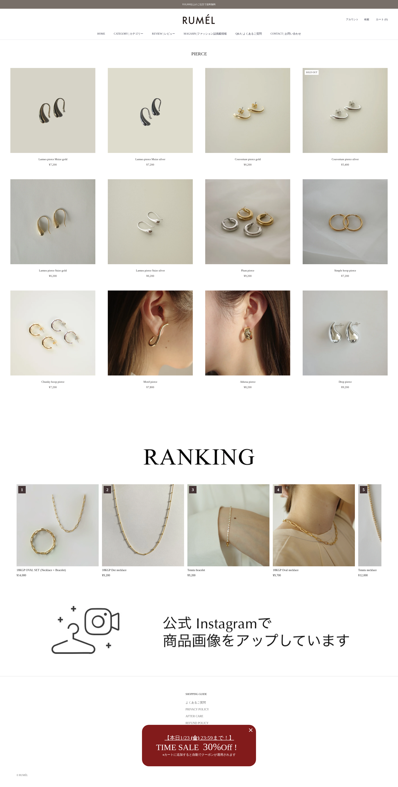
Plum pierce (247, 270)
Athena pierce (248, 381)
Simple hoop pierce (345, 270)
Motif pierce (150, 381)
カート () (382, 19)
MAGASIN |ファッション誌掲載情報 (205, 33)
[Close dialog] (250, 730)
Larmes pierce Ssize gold (53, 270)
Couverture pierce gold (248, 159)
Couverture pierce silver (345, 159)
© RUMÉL (22, 775)
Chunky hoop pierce (52, 381)
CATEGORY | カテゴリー (128, 33)
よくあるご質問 (196, 702)
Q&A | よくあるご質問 (248, 33)
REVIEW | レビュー (163, 33)
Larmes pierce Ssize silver (150, 270)
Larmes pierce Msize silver (150, 159)
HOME (101, 33)
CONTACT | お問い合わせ (286, 33)
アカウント (352, 19)
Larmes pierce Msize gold (53, 159)
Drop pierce (345, 381)
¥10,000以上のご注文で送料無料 (199, 4)
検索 (366, 19)
